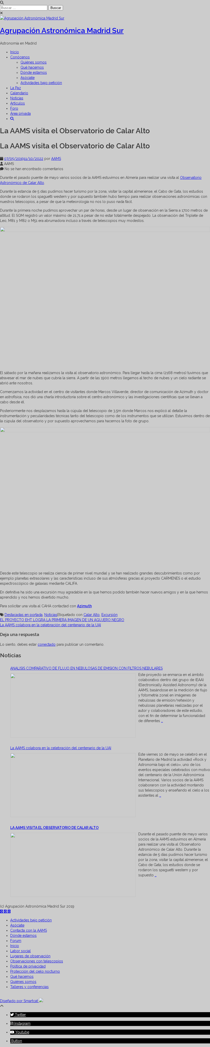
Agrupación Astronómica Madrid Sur (62, 30)
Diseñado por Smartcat (19, 1001)
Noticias (16, 98)
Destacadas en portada (24, 615)
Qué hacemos (32, 67)
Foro (14, 108)
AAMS (56, 159)
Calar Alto (91, 615)
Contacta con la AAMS (28, 930)
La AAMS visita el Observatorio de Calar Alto (54, 828)
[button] (12, 119)
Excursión (109, 615)
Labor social (20, 951)
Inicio (14, 52)
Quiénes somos (33, 62)
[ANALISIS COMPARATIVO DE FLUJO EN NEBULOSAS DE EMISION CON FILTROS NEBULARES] (73, 706)
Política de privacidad (28, 966)
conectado (47, 644)
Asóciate (27, 78)
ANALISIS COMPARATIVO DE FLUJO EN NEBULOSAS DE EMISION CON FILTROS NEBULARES (86, 668)
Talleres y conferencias (29, 987)
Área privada (20, 113)
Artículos (17, 103)
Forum (15, 941)
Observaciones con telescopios (36, 961)
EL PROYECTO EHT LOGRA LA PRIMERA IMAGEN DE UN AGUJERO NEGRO (62, 620)
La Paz (15, 88)
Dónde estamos (33, 72)
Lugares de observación (30, 956)
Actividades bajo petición (41, 83)
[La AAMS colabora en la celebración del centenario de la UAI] (73, 785)
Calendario (19, 93)
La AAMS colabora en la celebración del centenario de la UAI (50, 625)
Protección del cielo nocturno (35, 971)
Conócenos (20, 57)
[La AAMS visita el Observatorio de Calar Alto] (73, 865)
